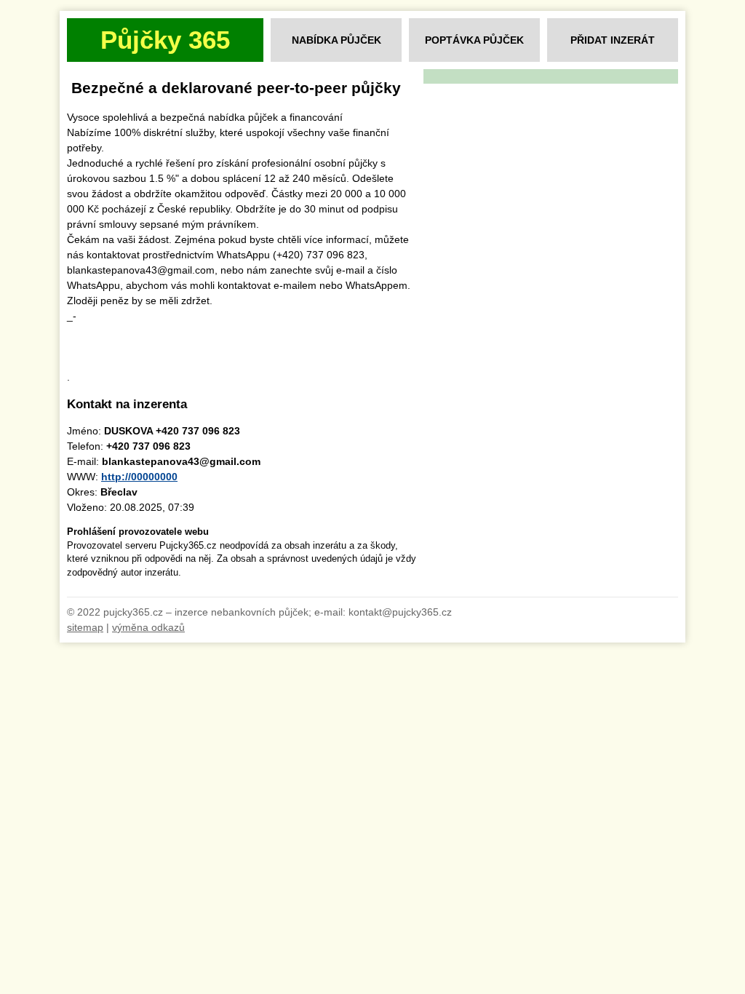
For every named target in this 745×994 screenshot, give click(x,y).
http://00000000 (139, 476)
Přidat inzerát (612, 40)
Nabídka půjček (336, 40)
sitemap (85, 627)
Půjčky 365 (165, 39)
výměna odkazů (148, 627)
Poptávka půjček (474, 40)
